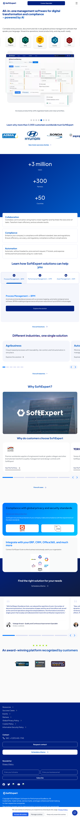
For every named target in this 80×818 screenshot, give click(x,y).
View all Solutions (38, 327)
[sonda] (10, 135)
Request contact (40, 744)
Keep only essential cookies (56, 814)
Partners (5, 717)
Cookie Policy (8, 724)
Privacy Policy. (8, 764)
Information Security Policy (13, 727)
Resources (6, 707)
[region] (40, 78)
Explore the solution (13, 357)
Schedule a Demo (38, 586)
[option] (11, 42)
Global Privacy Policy (10, 720)
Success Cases (8, 710)
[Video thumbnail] (40, 413)
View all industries (38, 374)
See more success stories (39, 145)
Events (5, 714)
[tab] (31, 120)
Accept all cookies (20, 814)
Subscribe (40, 778)
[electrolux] (55, 135)
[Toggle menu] (77, 3)
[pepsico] (32, 135)
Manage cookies (36, 814)
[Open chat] (75, 812)
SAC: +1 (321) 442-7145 (15, 738)
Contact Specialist (46, 3)
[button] (7, 477)
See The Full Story (11, 468)
